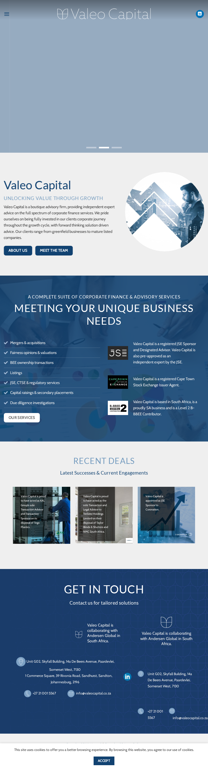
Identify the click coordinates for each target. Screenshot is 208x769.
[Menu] (7, 14)
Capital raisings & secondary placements (41, 392)
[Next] (197, 76)
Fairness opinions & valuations (33, 352)
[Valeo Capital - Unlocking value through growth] (104, 14)
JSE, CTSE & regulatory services (35, 382)
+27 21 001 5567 (44, 693)
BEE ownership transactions (32, 362)
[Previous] (10, 76)
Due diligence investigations (32, 402)
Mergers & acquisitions (27, 342)
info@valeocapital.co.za (93, 693)
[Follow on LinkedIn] (200, 14)
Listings (16, 372)
